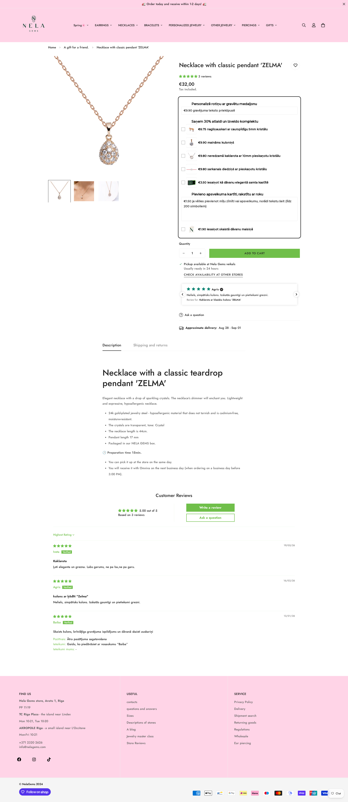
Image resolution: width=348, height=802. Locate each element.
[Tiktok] (49, 759)
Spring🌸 (79, 25)
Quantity (184, 244)
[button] (323, 25)
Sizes (130, 715)
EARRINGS (102, 25)
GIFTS (269, 25)
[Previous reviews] (182, 294)
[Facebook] (19, 759)
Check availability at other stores (213, 275)
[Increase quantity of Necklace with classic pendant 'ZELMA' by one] (200, 253)
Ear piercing (242, 743)
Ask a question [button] (210, 517)
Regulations (242, 729)
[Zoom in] (160, 64)
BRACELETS (151, 25)
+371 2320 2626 (30, 742)
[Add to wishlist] (295, 65)
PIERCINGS (249, 25)
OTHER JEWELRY (221, 25)
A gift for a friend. (76, 47)
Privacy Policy (243, 702)
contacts (132, 702)
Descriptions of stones (141, 722)
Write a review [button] (210, 507)
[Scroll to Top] (340, 780)
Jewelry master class (140, 736)
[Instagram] (34, 759)
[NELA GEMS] (33, 25)
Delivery (239, 709)
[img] (62, 546)
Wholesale (241, 736)
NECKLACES (126, 25)
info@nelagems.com (32, 747)
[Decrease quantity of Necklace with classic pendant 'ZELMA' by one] (183, 253)
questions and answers (142, 709)
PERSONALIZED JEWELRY (185, 25)
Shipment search (245, 715)
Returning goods (245, 722)
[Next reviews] (296, 294)
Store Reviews (136, 743)
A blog (131, 729)
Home (52, 47)
